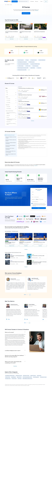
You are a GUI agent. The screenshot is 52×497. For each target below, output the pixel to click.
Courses (8, 4)
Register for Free (11, 245)
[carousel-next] (30, 295)
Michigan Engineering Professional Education (11, 113)
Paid (7, 92)
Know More (26, 245)
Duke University (8, 121)
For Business (32, 1)
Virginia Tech (8, 115)
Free (7, 94)
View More (32, 120)
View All (29, 69)
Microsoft (8, 117)
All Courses (15, 1)
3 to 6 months (8, 98)
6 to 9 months (8, 102)
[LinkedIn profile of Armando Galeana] (27, 319)
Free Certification (9, 108)
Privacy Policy (38, 204)
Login (46, 1)
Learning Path (8, 106)
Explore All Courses (26, 13)
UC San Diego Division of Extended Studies (11, 124)
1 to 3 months (8, 100)
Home (5, 4)
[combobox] (33, 197)
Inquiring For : (33, 199)
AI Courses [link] (11, 4)
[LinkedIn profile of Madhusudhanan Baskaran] (43, 319)
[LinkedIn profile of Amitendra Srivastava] (9, 319)
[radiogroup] (39, 199)
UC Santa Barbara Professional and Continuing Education (11, 119)
